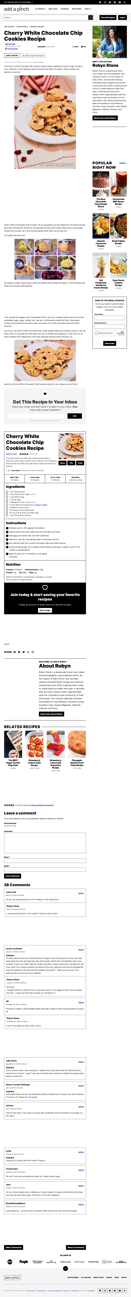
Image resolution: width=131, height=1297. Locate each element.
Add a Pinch (9, 26)
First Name (98, 314)
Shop (117, 1277)
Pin (84, 47)
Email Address (100, 323)
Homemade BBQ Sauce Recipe (118, 201)
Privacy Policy (31, 1290)
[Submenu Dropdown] (44, 9)
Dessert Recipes (37, 26)
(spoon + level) (41, 505)
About (87, 9)
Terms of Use (66, 1290)
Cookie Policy (75, 1290)
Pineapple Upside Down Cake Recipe (77, 762)
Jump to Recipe (12, 55)
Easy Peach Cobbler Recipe (118, 282)
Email (7, 866)
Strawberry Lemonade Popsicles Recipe (56, 764)
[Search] (90, 17)
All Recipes (39, 9)
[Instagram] (105, 2)
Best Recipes (76, 9)
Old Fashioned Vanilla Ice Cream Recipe (101, 284)
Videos (109, 1277)
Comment (8, 831)
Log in (122, 17)
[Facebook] (100, 2)
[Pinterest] (115, 2)
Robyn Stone (10, 44)
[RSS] (124, 2)
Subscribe (110, 343)
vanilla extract (30, 502)
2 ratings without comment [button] (41, 805)
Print (80, 463)
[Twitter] (110, 2)
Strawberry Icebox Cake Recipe (34, 762)
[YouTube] (119, 2)
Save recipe (45, 610)
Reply (81, 893)
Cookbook (65, 9)
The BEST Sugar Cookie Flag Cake (13, 762)
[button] (20, 454)
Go (74, 416)
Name (7, 857)
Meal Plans (53, 9)
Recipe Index (22, 26)
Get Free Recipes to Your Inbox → (18, 2)
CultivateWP (91, 1290)
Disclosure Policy (41, 1290)
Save (76, 47)
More (122, 163)
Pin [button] (71, 463)
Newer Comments (76, 1247)
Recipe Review (10, 823)
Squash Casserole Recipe (101, 243)
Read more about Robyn (52, 714)
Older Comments (13, 1247)
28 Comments (13, 49)
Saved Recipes (108, 17)
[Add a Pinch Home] (16, 9)
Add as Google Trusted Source (34, 55)
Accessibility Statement (54, 1290)
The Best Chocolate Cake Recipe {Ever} (101, 203)
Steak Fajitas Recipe (118, 242)
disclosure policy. (39, 62)
